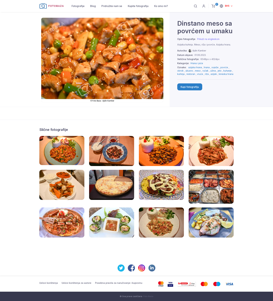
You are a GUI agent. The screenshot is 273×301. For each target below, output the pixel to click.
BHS (227, 5)
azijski (214, 74)
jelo (219, 70)
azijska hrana (195, 67)
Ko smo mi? (161, 6)
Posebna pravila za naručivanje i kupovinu (118, 283)
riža (207, 74)
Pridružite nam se (111, 6)
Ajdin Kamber (199, 50)
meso (198, 70)
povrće (224, 67)
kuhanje (227, 70)
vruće (200, 74)
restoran (190, 74)
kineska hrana (226, 74)
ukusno (189, 70)
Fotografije (78, 6)
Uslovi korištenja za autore (76, 283)
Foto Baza (148, 296)
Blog (93, 6)
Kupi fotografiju (190, 86)
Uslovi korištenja (48, 283)
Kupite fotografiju (138, 6)
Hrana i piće (197, 63)
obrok (180, 70)
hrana (207, 67)
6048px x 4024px (210, 59)
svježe (215, 67)
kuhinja (181, 74)
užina (213, 70)
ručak (205, 70)
